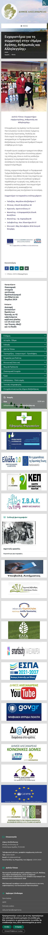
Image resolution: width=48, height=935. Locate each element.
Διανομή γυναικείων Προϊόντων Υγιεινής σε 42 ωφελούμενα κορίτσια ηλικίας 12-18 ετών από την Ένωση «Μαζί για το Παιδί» (13, 317)
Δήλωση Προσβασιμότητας (11, 910)
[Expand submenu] (45, 336)
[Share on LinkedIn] (17, 268)
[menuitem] (24, 336)
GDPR (4, 902)
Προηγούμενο (10, 285)
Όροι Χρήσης (6, 898)
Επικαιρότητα (23, 274)
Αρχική (7, 54)
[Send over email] (22, 268)
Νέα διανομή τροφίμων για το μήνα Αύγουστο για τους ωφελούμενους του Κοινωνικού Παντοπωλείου (23, 884)
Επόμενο (8, 304)
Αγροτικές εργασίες (11, 549)
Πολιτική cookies (8, 906)
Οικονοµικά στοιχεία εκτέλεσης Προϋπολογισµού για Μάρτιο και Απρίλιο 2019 (13, 293)
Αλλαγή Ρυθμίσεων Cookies (14, 931)
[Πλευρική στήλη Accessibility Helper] (45, 3)
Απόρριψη (18, 927)
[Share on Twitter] (12, 268)
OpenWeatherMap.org (27, 405)
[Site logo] (24, 19)
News (13, 54)
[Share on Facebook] (7, 268)
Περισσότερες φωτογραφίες (12, 553)
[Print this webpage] (27, 268)
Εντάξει (7, 927)
